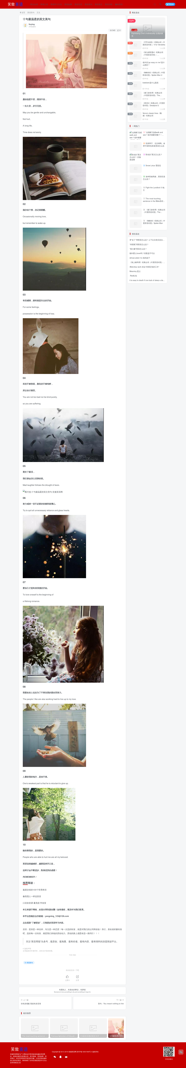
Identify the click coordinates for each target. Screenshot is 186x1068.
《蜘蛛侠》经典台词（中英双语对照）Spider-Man (154, 221)
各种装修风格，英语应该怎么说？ (154, 177)
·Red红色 (133, 275)
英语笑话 (78, 4)
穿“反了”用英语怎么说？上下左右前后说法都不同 (149, 240)
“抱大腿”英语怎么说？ (138, 249)
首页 (23, 12)
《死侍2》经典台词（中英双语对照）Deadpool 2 (154, 104)
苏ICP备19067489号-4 (84, 1052)
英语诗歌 (108, 4)
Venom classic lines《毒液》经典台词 (152, 114)
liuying (32, 24)
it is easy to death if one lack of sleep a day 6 (148, 280)
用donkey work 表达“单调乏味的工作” (144, 267)
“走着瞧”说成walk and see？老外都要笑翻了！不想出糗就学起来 (153, 134)
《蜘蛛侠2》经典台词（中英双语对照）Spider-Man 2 (154, 73)
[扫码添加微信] (180, 1052)
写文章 (171, 4)
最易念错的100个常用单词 (34, 889)
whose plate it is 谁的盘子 (140, 258)
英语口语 (44, 4)
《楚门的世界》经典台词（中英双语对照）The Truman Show (152, 95)
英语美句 (88, 4)
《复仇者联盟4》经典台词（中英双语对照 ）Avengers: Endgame (153, 54)
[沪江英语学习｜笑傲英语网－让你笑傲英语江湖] (16, 4)
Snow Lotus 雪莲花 (153, 165)
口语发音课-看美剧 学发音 (34, 902)
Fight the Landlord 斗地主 (153, 188)
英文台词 (34, 4)
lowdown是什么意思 (150, 82)
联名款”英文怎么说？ (154, 154)
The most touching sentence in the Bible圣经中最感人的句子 (154, 201)
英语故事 (68, 4)
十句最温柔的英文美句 (37, 19)
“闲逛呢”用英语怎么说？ (139, 244)
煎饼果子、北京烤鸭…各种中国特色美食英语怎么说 (154, 144)
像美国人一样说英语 (32, 896)
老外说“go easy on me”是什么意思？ (154, 63)
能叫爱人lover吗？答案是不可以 (142, 253)
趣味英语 (119, 4)
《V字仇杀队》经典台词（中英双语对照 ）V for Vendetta (154, 43)
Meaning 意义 (135, 271)
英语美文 (98, 4)
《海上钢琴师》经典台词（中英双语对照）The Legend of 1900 (155, 262)
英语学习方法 (56, 4)
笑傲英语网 (72, 1052)
